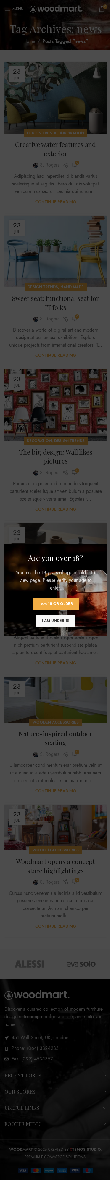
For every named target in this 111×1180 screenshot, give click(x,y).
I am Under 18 (56, 621)
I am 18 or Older (55, 604)
